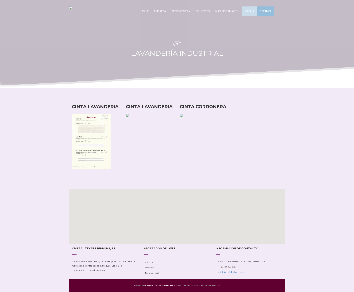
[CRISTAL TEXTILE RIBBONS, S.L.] (82, 11)
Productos (179, 11)
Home (145, 11)
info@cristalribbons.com (232, 272)
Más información (227, 11)
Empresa (160, 11)
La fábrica (148, 262)
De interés (203, 11)
